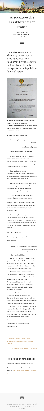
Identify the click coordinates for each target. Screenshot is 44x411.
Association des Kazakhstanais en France (22, 22)
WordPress (22, 408)
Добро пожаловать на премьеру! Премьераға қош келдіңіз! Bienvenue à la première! (20, 341)
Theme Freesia (21, 406)
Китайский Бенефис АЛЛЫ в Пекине (24, 348)
